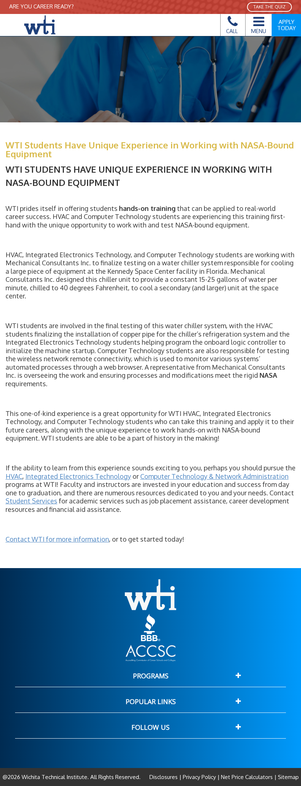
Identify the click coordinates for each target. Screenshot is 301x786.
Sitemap (287, 777)
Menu (258, 31)
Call (232, 31)
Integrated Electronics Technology (78, 476)
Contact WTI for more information (57, 539)
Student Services (31, 501)
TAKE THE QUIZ (269, 7)
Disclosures (164, 777)
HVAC (14, 476)
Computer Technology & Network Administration (214, 476)
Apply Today (286, 25)
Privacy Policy (199, 777)
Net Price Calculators (247, 777)
